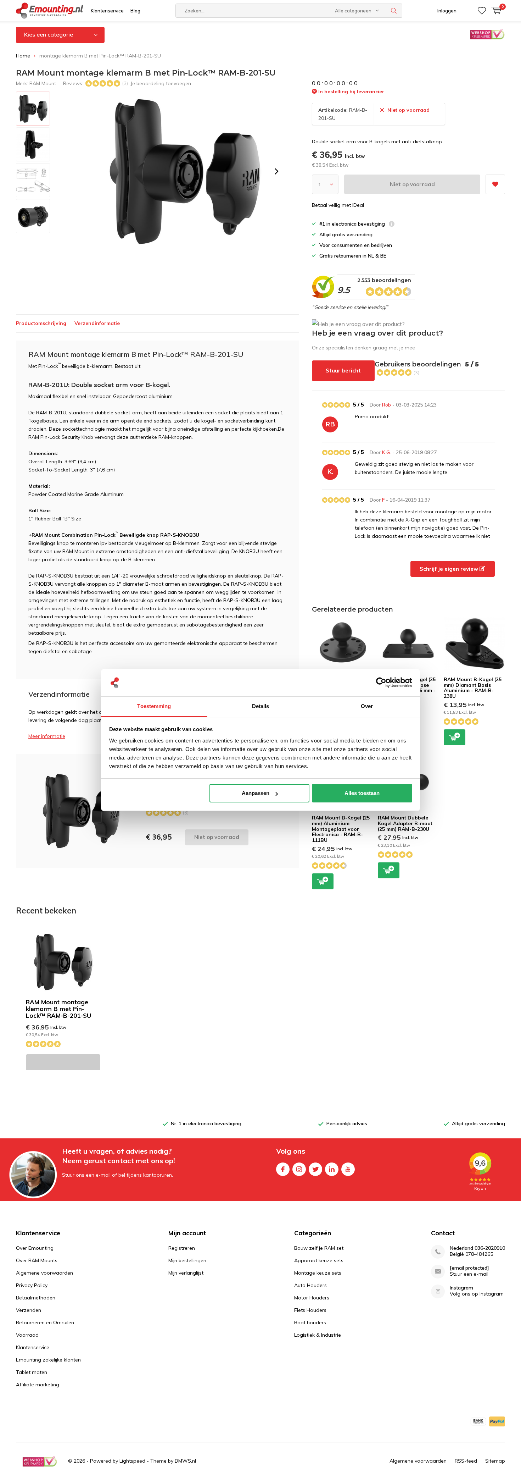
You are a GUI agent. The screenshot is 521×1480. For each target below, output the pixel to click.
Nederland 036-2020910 (477, 1248)
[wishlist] (482, 10)
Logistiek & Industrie (317, 1335)
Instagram (299, 1169)
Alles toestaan (362, 793)
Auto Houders (310, 1285)
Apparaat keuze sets (318, 1260)
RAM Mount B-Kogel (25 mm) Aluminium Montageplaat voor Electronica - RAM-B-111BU (341, 828)
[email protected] (469, 1268)
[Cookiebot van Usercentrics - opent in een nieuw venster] (381, 683)
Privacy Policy (31, 1285)
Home (23, 56)
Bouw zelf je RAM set (318, 1248)
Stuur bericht (343, 370)
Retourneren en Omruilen (45, 1322)
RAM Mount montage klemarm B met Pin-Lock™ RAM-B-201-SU (58, 1008)
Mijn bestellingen (187, 1260)
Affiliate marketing (37, 1384)
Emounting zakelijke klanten (48, 1360)
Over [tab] (367, 706)
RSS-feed (466, 1461)
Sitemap (495, 1461)
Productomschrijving (41, 323)
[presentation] (276, 171)
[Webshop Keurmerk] (39, 1461)
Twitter (315, 1169)
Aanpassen (255, 793)
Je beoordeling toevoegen (160, 83)
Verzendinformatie (97, 323)
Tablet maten (31, 1372)
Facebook (283, 1169)
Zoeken (393, 11)
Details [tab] (260, 706)
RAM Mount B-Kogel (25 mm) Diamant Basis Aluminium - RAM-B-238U (473, 687)
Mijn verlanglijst (185, 1273)
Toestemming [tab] (154, 706)
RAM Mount (42, 83)
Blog (135, 10)
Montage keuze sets (317, 1273)
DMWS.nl (185, 1461)
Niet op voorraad (412, 184)
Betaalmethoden (35, 1297)
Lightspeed (132, 1461)
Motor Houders (311, 1297)
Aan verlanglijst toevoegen (495, 184)
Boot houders (310, 1322)
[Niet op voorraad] (63, 1062)
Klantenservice (107, 10)
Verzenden (28, 1310)
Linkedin (331, 1169)
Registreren (181, 1248)
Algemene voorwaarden (44, 1273)
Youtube (348, 1169)
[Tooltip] (391, 225)
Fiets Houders (310, 1310)
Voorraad (27, 1335)
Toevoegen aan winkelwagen (454, 737)
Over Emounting (35, 1248)
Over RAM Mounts (36, 1260)
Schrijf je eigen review (450, 568)
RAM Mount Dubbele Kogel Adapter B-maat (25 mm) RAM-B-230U (405, 823)
